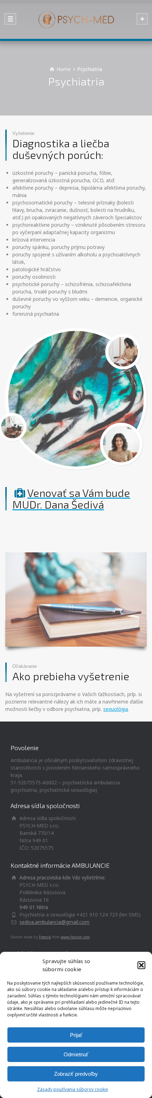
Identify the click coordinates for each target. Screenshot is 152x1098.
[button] (141, 965)
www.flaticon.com (75, 936)
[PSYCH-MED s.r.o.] (76, 19)
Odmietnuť (76, 1054)
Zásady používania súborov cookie (72, 1089)
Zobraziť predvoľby (76, 1074)
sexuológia (115, 709)
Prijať (76, 1035)
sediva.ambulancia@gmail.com (54, 922)
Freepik (45, 936)
